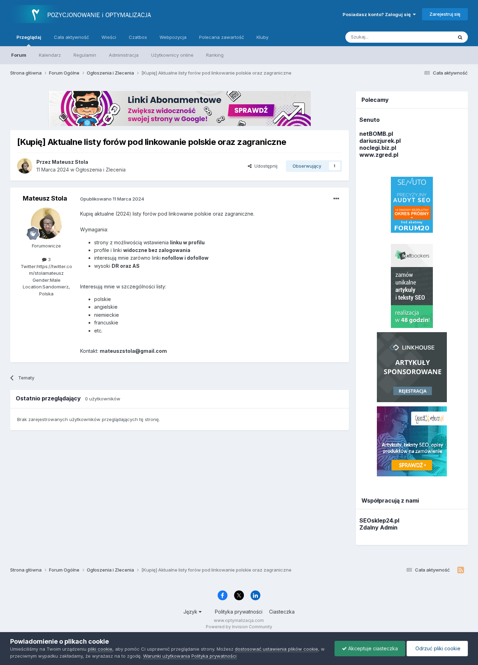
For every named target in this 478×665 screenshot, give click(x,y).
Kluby (262, 37)
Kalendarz (50, 55)
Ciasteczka (282, 612)
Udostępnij (264, 166)
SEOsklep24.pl (379, 520)
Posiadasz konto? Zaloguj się (378, 14)
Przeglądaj (28, 37)
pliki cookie (100, 649)
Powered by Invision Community (239, 626)
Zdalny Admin (378, 527)
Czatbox (138, 37)
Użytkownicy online (172, 55)
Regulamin (84, 55)
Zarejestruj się (445, 14)
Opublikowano (112, 199)
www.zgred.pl (378, 154)
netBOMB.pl (376, 133)
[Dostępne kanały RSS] (461, 570)
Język (191, 612)
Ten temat (432, 37)
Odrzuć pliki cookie (437, 648)
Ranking (215, 55)
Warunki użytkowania (166, 656)
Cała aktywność (71, 37)
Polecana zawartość (221, 37)
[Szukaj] (460, 37)
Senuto (369, 119)
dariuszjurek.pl (380, 140)
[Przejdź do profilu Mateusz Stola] (25, 166)
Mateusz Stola (45, 198)
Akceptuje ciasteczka (372, 648)
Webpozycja (173, 37)
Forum (18, 55)
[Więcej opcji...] (336, 199)
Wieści (108, 37)
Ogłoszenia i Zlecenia (101, 170)
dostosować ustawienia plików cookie (276, 649)
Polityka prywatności (238, 612)
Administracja (124, 55)
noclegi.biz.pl (377, 147)
